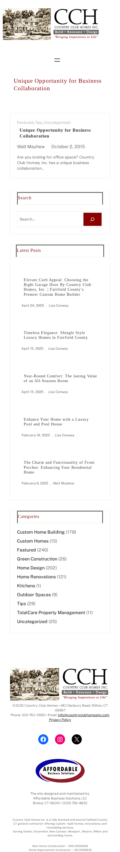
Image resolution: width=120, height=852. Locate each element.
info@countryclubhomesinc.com (83, 715)
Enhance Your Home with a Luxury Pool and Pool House (56, 421)
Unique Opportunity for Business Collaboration (55, 133)
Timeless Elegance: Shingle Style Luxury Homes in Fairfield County (56, 335)
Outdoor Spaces (34, 594)
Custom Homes (33, 541)
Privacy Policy (60, 720)
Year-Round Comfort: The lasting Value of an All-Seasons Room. (60, 378)
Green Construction (37, 559)
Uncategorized (57, 122)
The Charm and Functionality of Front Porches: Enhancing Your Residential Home (59, 467)
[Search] (92, 219)
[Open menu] (57, 60)
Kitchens (26, 585)
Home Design (31, 568)
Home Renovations (36, 576)
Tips (38, 122)
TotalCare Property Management (51, 612)
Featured (25, 122)
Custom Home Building (41, 532)
